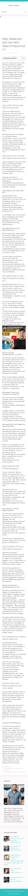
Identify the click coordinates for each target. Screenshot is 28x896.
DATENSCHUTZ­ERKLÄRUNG (17, 891)
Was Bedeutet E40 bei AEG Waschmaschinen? (15, 772)
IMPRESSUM (7, 891)
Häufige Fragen (7, 766)
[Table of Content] (23, 58)
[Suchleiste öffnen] (25, 12)
